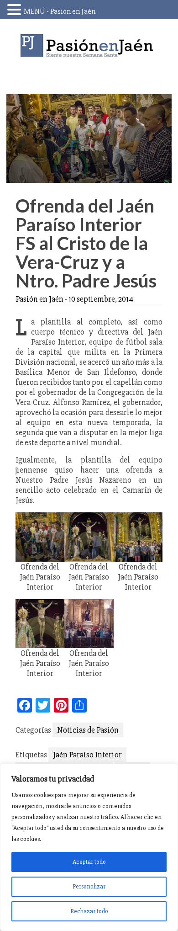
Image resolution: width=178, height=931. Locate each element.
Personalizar (89, 886)
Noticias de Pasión (88, 730)
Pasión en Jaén (89, 45)
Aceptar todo (89, 862)
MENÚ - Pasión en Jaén (59, 11)
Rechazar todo (89, 911)
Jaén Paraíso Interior (87, 755)
